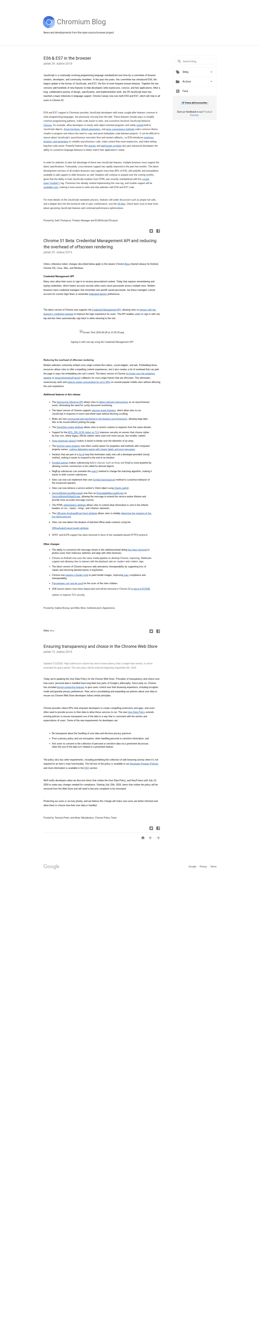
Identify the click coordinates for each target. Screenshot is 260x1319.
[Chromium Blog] (81, 27)
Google (193, 866)
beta (52, 630)
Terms (213, 866)
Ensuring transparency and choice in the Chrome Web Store (100, 646)
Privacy (203, 866)
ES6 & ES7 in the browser (67, 58)
